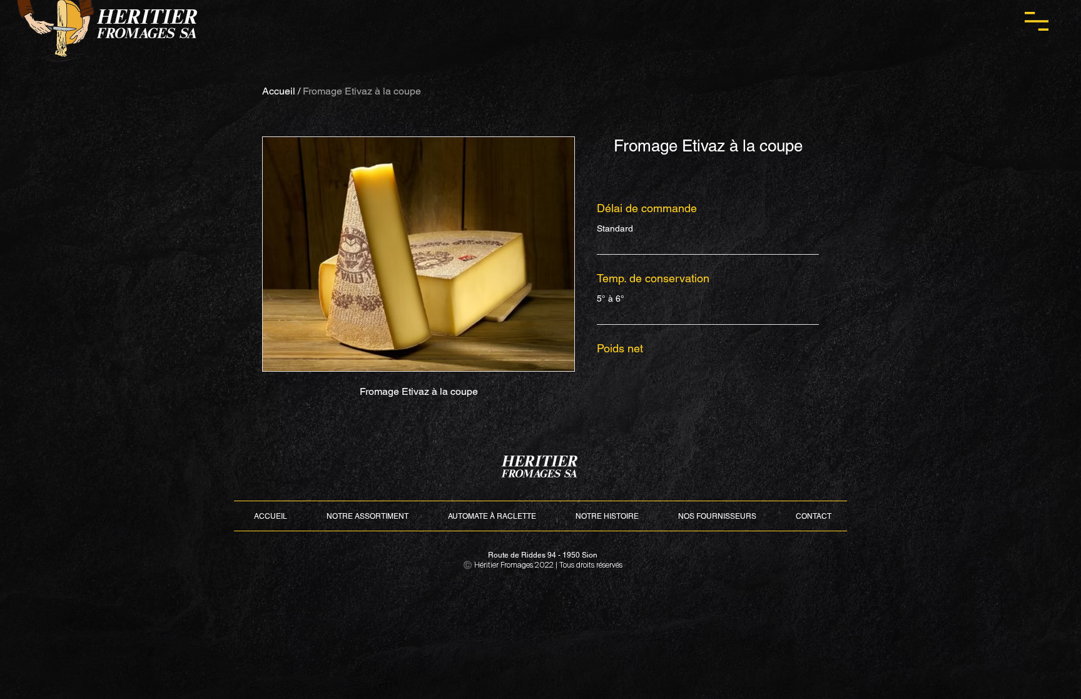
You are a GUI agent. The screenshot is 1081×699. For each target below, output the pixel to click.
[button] (1036, 21)
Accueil (278, 91)
